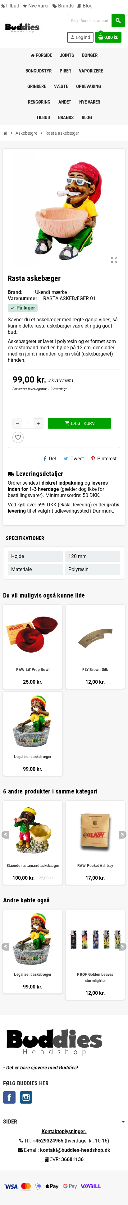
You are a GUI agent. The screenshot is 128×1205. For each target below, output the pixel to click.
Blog (87, 6)
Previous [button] (5, 835)
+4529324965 (48, 1141)
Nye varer (38, 6)
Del (52, 459)
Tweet (77, 459)
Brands (65, 6)
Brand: (15, 292)
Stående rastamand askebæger (33, 865)
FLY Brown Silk (95, 670)
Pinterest (107, 459)
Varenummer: (23, 298)
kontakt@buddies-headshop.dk (75, 1150)
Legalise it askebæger (32, 757)
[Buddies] (22, 28)
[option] (33, 843)
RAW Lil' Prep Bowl (32, 670)
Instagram (26, 1097)
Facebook (9, 1097)
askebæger (48, 320)
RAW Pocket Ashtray (95, 865)
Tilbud (12, 6)
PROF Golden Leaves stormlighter (95, 977)
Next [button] (122, 835)
